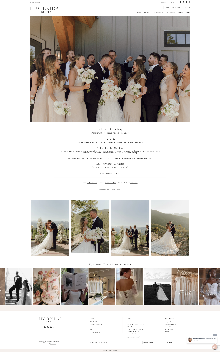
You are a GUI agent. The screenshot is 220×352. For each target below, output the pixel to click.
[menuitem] (35, 2)
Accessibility (168, 326)
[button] (164, 2)
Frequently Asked (170, 322)
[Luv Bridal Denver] (46, 10)
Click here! (53, 344)
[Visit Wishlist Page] (186, 7)
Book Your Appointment (110, 173)
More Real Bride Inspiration (110, 190)
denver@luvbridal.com (96, 324)
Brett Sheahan (110, 183)
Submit (170, 342)
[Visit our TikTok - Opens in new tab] (189, 2)
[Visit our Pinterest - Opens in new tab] (186, 2)
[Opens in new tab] (13, 286)
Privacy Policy (169, 329)
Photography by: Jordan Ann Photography (109, 133)
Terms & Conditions (170, 324)
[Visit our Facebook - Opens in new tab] (180, 2)
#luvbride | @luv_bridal (123, 264)
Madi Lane (134, 183)
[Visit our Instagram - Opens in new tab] (183, 2)
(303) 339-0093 (94, 322)
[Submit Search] (171, 2)
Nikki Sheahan (92, 183)
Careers (167, 331)
